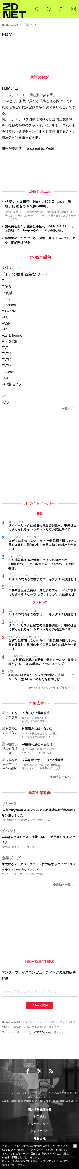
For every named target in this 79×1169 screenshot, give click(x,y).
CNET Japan (41, 1032)
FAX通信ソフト (13, 384)
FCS (5, 396)
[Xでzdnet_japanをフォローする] (39, 1071)
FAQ (5, 317)
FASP (6, 323)
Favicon (8, 372)
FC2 (5, 390)
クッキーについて (39, 1124)
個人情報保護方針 (39, 1109)
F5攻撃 (7, 293)
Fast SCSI (9, 341)
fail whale (9, 311)
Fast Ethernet (12, 335)
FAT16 (7, 354)
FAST (6, 329)
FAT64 (7, 366)
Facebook (9, 305)
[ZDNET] (14, 9)
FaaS (6, 299)
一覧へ (66, 408)
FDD (5, 402)
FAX (5, 378)
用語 (26, 24)
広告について (39, 1131)
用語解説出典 (12, 148)
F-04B (6, 287)
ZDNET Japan (10, 24)
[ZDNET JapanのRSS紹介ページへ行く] (51, 1071)
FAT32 (7, 360)
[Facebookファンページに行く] (28, 1071)
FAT (5, 347)
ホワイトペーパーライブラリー (50, 687)
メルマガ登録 (39, 1005)
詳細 (4, 1165)
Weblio (51, 148)
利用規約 (40, 1116)
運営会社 (40, 1138)
